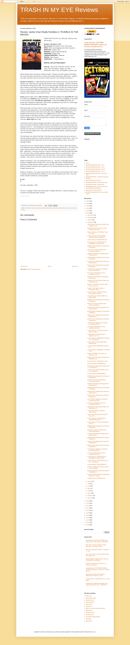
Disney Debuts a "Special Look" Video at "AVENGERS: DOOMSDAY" (97, 559)
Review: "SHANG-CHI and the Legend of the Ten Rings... (97, 467)
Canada (33, 208)
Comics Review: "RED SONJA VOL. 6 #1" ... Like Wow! (97, 461)
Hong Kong (39, 208)
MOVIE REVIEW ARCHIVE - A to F (95, 165)
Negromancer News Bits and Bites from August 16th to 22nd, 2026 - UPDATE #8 (97, 541)
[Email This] (49, 206)
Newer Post (24, 266)
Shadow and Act (90, 612)
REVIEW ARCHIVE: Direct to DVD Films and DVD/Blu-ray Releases (97, 187)
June (89, 486)
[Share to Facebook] (55, 206)
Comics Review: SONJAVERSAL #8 (97, 239)
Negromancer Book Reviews (94, 190)
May (89, 488)
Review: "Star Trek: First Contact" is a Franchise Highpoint (96, 564)
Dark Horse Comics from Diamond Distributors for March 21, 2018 (95, 575)
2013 (87, 517)
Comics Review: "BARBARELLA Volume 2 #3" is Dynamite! (98, 338)
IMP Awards (89, 610)
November (91, 217)
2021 (87, 213)
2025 (87, 203)
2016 (87, 510)
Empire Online (90, 600)
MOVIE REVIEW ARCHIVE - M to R (95, 169)
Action (29, 208)
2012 (87, 520)
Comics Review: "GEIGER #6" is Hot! (97, 361)
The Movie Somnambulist (93, 616)
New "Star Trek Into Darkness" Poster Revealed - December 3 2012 (96, 545)
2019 (87, 503)
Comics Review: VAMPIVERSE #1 (96, 373)
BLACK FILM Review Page (93, 180)
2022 (87, 210)
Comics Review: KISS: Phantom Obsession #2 (96, 411)
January (90, 498)
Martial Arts (62, 208)
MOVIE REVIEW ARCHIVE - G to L (95, 167)
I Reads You (89, 606)
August (90, 481)
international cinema (47, 208)
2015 (87, 513)
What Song (89, 621)
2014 (87, 515)
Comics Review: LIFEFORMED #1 (96, 363)
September (91, 222)
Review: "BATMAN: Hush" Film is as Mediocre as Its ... (97, 354)
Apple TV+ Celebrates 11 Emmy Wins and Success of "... (97, 285)
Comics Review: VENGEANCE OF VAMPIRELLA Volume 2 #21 (96, 457)
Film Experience (90, 602)
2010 (87, 524)
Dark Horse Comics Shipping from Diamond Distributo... (96, 250)
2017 (87, 508)
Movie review (68, 208)
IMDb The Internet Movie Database (95, 608)
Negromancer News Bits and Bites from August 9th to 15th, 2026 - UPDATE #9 (96, 584)
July (89, 483)
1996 (26, 208)
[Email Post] (45, 205)
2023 (87, 208)
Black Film (89, 596)
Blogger (94, 632)
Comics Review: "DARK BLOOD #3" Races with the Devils (97, 292)
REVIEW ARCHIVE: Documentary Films (97, 182)
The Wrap (88, 618)
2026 (87, 201)
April (89, 491)
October (90, 220)
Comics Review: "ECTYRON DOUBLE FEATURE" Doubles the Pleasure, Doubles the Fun (95, 44)
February (90, 495)
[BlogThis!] (51, 206)
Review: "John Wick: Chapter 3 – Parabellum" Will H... (96, 289)
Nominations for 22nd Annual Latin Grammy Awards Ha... (96, 229)
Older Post (75, 266)
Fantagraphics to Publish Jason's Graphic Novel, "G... (96, 335)
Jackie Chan (56, 208)
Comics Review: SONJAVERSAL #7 (97, 464)
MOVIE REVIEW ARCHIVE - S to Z (95, 171)
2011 (87, 522)
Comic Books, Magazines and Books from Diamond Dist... (97, 269)
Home (49, 266)
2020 (87, 501)
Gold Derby (89, 604)
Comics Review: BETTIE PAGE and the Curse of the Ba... (98, 370)
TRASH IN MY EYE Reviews (59, 9)
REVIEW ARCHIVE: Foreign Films (95, 184)
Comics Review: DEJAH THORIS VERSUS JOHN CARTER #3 (96, 236)
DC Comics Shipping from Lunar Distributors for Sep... (96, 273)
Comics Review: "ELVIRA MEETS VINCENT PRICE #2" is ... (96, 419)
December (91, 215)
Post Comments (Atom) (34, 269)
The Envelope (90, 614)
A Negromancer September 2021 (96, 478)
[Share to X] (53, 206)
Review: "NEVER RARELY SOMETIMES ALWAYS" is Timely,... (98, 475)
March (89, 493)
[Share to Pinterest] (57, 206)
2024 (87, 206)
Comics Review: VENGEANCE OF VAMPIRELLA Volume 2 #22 (96, 242)
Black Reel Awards (91, 598)
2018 (87, 505)
